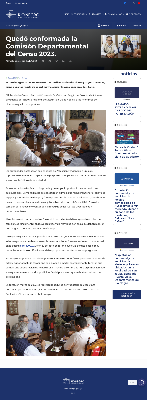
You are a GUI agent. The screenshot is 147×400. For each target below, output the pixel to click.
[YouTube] (139, 3)
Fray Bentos (22, 78)
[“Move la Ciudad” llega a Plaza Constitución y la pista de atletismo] (127, 137)
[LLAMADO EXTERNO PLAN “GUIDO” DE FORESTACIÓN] (127, 94)
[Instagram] (129, 3)
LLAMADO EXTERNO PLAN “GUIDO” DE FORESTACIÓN (125, 109)
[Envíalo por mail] (42, 61)
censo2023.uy (27, 245)
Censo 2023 (12, 78)
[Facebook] (125, 3)
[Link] (22, 14)
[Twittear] (56, 61)
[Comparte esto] (49, 61)
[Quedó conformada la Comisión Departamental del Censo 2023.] (121, 46)
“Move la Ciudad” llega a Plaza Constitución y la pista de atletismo (127, 152)
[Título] (134, 3)
